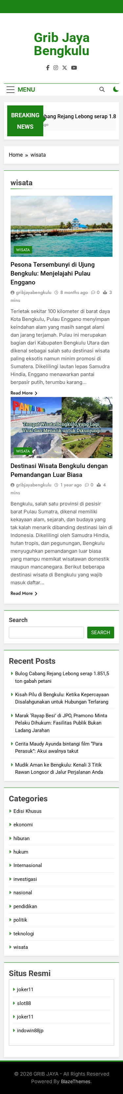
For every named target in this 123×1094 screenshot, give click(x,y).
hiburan (21, 838)
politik (20, 920)
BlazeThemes (76, 1081)
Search (18, 619)
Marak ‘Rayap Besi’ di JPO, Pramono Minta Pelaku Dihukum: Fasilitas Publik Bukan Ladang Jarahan (61, 723)
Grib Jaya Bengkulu (62, 44)
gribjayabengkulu (33, 292)
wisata (23, 250)
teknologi (23, 934)
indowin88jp (30, 1031)
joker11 (25, 990)
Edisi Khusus (27, 811)
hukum (20, 852)
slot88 (24, 1003)
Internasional (27, 865)
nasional (22, 893)
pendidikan (25, 906)
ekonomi (23, 825)
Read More (21, 393)
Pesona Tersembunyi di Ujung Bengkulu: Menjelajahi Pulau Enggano (52, 273)
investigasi (25, 879)
